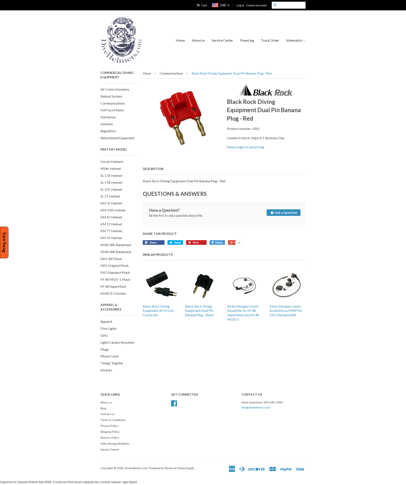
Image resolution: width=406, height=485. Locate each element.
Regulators (108, 131)
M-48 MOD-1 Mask (115, 279)
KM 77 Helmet (111, 231)
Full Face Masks (112, 110)
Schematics (294, 40)
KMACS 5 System (113, 293)
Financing (247, 40)
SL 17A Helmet (111, 175)
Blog (103, 408)
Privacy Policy (109, 426)
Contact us (107, 414)
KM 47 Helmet (111, 217)
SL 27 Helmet (110, 196)
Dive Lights (108, 328)
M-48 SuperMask (113, 286)
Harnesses (108, 117)
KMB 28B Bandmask (115, 252)
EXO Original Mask (114, 265)
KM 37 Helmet (111, 203)
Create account (256, 5)
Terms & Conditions (113, 420)
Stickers (106, 370)
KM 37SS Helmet (113, 210)
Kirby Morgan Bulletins (114, 443)
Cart (204, 5)
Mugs (104, 349)
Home (180, 40)
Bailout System (111, 96)
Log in (240, 5)
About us (198, 40)
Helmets (106, 124)
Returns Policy (109, 437)
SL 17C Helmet (111, 189)
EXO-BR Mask (111, 259)
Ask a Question (285, 212)
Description (153, 169)
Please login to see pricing (245, 147)
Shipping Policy (110, 431)
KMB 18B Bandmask (115, 245)
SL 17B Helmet (111, 182)
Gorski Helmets (111, 161)
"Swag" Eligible (111, 363)
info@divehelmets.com (255, 407)
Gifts (104, 335)
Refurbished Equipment (117, 138)
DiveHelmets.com (136, 468)
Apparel (106, 321)
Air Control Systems (114, 89)
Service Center (222, 40)
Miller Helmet (110, 168)
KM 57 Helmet (111, 224)
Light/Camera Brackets (117, 342)
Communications (112, 103)
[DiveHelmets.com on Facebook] (174, 402)
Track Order (270, 40)
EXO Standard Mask (115, 272)
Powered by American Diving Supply (171, 468)
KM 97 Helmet (111, 238)
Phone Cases (109, 356)
